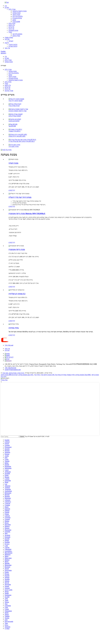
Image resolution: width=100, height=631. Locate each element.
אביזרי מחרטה (9, 90)
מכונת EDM (16, 21)
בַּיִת (6, 6)
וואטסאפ (3, 53)
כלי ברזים (11, 27)
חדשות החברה (13, 44)
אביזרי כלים (12, 9)
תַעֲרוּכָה (11, 41)
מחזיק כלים (12, 23)
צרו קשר (7, 48)
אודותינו (7, 39)
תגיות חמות (20, 373)
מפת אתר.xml (9, 345)
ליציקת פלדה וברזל (14, 106)
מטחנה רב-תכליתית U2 (17, 294)
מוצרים (7, 7)
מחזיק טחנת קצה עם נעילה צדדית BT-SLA (22, 141)
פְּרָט (10, 190)
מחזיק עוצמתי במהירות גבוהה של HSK (73, 375)
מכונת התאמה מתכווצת (19, 11)
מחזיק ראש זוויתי (14, 146)
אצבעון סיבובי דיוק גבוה (16, 100)
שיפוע (14, 20)
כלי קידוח (11, 28)
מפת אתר (5, 373)
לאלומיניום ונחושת (14, 121)
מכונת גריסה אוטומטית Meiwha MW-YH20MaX (27, 214)
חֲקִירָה (13, 190)
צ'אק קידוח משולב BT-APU (17, 136)
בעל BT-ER (12, 126)
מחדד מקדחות (14, 328)
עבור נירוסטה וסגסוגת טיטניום (17, 111)
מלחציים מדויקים (17, 16)
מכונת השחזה (13, 163)
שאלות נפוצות (9, 37)
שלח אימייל (4, 380)
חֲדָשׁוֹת (7, 43)
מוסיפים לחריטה (17, 34)
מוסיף (10, 32)
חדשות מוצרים (13, 46)
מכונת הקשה (16, 14)
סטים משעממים (13, 30)
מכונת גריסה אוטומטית (17, 249)
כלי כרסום (12, 25)
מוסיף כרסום (16, 36)
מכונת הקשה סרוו (46, 375)
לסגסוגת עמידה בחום (15, 116)
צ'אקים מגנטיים (17, 18)
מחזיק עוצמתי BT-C (15, 131)
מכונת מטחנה (16, 13)
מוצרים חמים (13, 373)
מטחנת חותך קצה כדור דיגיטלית (20, 197)
